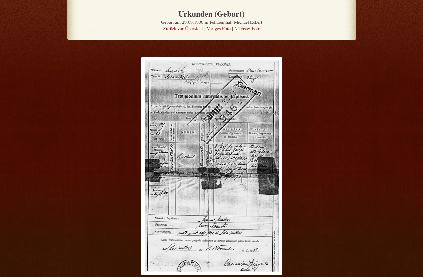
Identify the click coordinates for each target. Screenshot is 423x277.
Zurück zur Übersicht (183, 28)
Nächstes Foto (247, 28)
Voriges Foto (219, 28)
